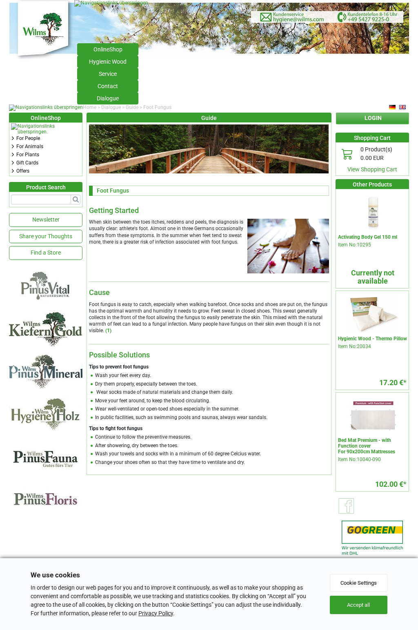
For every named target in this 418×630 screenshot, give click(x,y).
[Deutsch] (393, 107)
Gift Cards (27, 163)
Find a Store (46, 252)
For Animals (29, 146)
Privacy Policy (155, 613)
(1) (108, 330)
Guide (132, 107)
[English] (403, 107)
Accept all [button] (358, 605)
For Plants (27, 155)
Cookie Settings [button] (358, 583)
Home (89, 107)
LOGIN (373, 118)
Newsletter (46, 219)
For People (28, 138)
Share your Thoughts (45, 236)
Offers (22, 171)
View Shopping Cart (372, 169)
